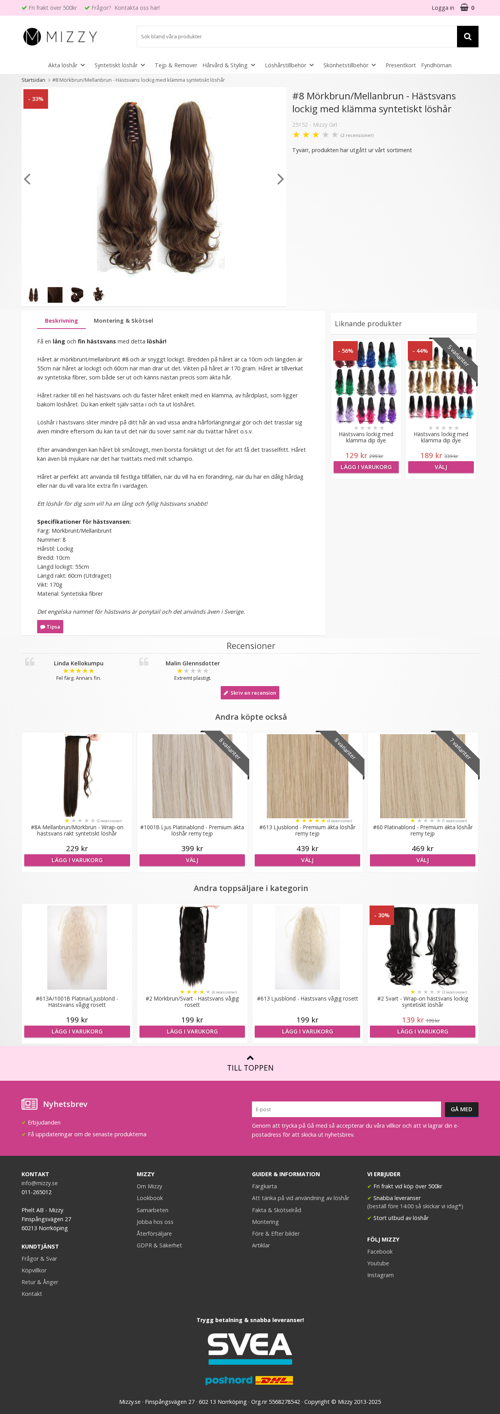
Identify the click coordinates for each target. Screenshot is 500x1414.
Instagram (380, 1275)
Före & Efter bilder (276, 1233)
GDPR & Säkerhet (159, 1245)
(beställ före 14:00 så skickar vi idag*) (415, 1206)
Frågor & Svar (39, 1258)
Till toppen (250, 1067)
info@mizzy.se (39, 1183)
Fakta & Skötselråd (276, 1210)
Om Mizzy (149, 1186)
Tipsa (52, 626)
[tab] (61, 321)
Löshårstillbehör (285, 65)
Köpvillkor (33, 1270)
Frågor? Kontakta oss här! (125, 7)
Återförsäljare (154, 1233)
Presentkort (401, 65)
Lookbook (150, 1198)
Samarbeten (152, 1210)
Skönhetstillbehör (345, 65)
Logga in (443, 7)
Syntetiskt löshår (116, 65)
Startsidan (33, 79)
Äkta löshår (62, 65)
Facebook (380, 1251)
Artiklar (261, 1245)
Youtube (378, 1263)
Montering (265, 1221)
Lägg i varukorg (366, 467)
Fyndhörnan (436, 65)
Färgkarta (264, 1186)
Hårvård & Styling (225, 65)
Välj (441, 467)
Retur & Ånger (39, 1282)
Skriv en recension (252, 692)
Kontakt (31, 1293)
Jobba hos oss (155, 1221)
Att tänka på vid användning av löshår (300, 1198)
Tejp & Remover (176, 65)
